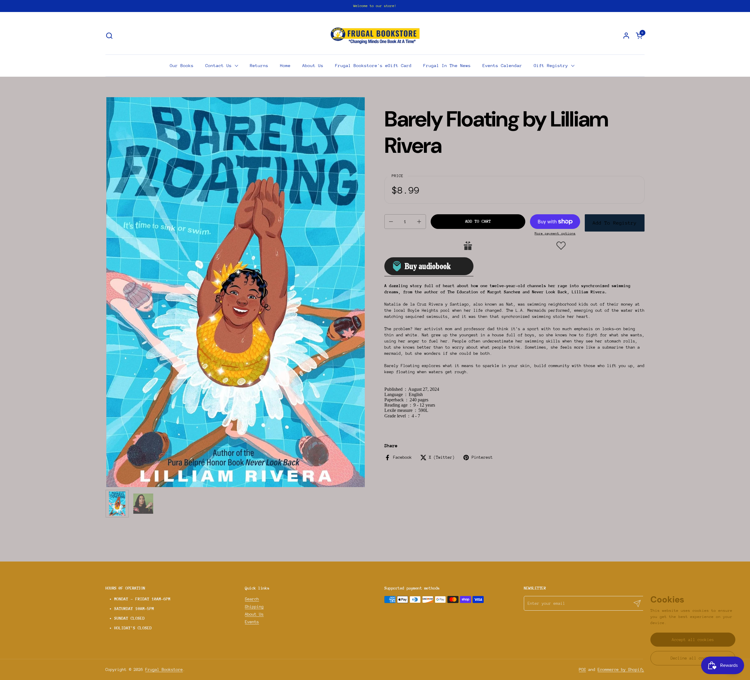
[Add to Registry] (468, 245)
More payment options (555, 233)
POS (582, 669)
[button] (109, 35)
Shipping (254, 606)
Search (252, 599)
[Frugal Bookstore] (375, 35)
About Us (254, 614)
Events (252, 621)
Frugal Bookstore (164, 669)
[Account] (626, 35)
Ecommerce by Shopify (621, 669)
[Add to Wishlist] (561, 245)
